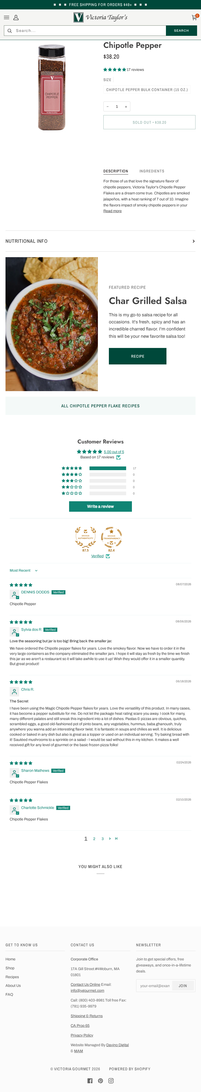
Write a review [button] (100, 506)
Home (10, 959)
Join (183, 985)
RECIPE (137, 356)
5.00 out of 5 (114, 452)
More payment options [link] (121, 154)
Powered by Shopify (129, 1069)
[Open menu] (7, 17)
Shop (9, 968)
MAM (78, 1051)
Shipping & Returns (87, 1016)
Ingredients (151, 171)
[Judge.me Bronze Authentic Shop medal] (85, 537)
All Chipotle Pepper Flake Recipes (100, 406)
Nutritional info (26, 241)
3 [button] (103, 839)
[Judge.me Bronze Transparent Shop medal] (111, 537)
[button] (115, 69)
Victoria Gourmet (72, 1069)
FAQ (9, 994)
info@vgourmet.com (87, 990)
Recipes (12, 977)
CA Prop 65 (80, 1025)
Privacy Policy (82, 1035)
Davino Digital (117, 1045)
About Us (13, 985)
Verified (97, 556)
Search (181, 30)
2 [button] (94, 839)
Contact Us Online (85, 984)
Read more (112, 211)
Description (115, 171)
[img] (21, 585)
